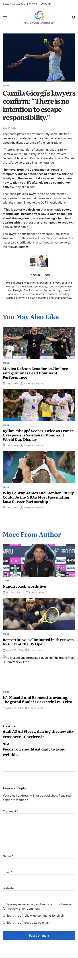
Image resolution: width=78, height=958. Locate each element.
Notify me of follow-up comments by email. (35, 915)
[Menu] (5, 17)
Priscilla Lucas (36, 592)
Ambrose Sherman (33, 383)
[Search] (73, 17)
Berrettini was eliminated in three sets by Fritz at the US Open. (38, 641)
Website (8, 888)
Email (7, 872)
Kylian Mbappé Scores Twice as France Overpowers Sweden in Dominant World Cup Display (38, 435)
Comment (10, 811)
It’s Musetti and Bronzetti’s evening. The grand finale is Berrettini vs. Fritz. (38, 699)
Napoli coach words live (24, 586)
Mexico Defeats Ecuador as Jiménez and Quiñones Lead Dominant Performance (35, 373)
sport (6, 85)
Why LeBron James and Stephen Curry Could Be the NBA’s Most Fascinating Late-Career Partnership (38, 497)
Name (8, 856)
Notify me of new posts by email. (28, 922)
